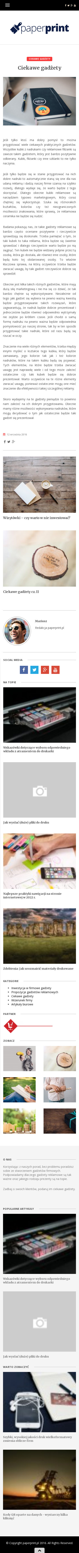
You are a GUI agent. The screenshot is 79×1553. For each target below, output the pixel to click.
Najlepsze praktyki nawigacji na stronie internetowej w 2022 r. (32, 895)
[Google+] (45, 670)
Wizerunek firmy (21, 1000)
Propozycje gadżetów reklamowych (34, 992)
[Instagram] (55, 670)
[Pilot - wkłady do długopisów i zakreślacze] (28, 1026)
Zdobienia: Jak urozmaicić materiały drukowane (38, 968)
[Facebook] (24, 670)
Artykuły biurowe (22, 1004)
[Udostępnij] (5, 441)
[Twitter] (34, 670)
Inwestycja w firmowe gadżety (31, 988)
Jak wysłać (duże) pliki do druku (26, 822)
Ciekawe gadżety (39, 58)
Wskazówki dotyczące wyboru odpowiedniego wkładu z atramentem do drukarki (36, 749)
